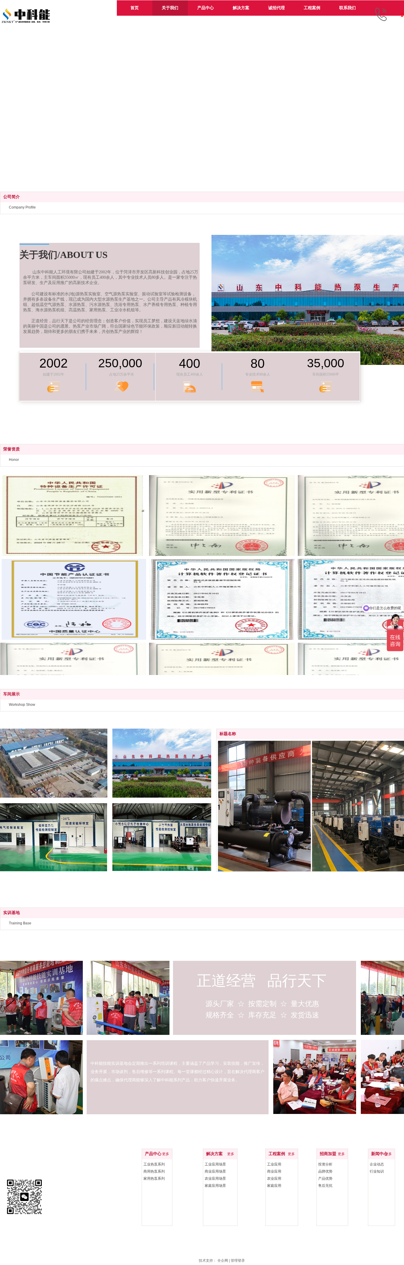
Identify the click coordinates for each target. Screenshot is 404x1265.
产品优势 (325, 1178)
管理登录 (238, 1260)
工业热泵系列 (154, 1164)
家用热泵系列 (154, 1178)
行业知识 (377, 1171)
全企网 (222, 1260)
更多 (165, 1154)
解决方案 (214, 1154)
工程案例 (277, 1154)
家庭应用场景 (215, 1186)
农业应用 (274, 1178)
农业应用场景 (215, 1178)
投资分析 (325, 1164)
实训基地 (11, 912)
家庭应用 (274, 1186)
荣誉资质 (11, 449)
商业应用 (274, 1171)
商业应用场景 (215, 1171)
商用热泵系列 (154, 1171)
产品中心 (153, 1154)
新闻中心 (379, 1154)
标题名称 (227, 734)
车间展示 (11, 694)
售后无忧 (325, 1186)
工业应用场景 (215, 1164)
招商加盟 (328, 1154)
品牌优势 (325, 1171)
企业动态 (377, 1164)
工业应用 (274, 1164)
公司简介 (11, 197)
